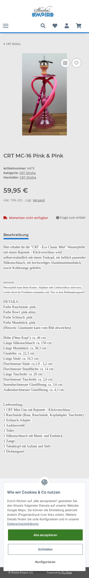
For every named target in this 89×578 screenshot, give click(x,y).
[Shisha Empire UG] (43, 11)
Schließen (45, 549)
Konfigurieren (45, 562)
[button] (67, 26)
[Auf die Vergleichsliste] (65, 63)
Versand (39, 200)
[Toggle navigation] (5, 25)
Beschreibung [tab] (16, 235)
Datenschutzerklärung (22, 523)
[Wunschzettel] (55, 26)
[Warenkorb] (78, 26)
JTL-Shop (66, 572)
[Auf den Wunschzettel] (76, 63)
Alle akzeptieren (45, 535)
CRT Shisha (27, 173)
